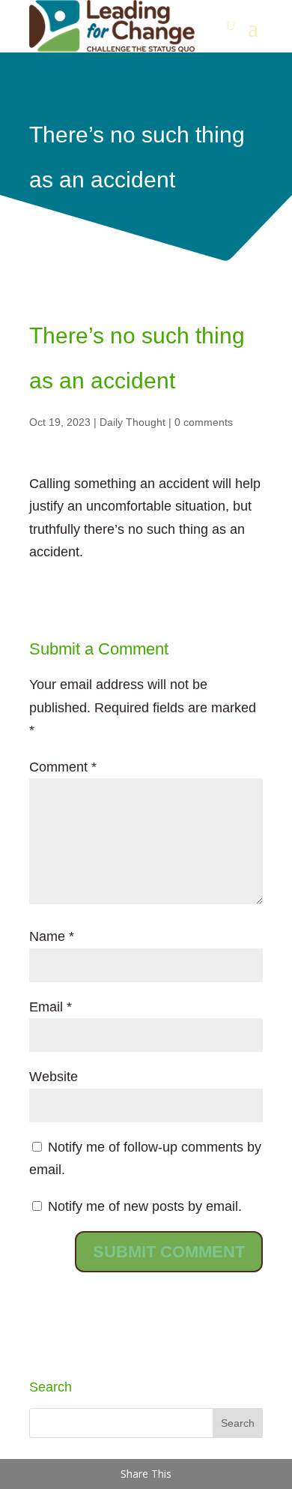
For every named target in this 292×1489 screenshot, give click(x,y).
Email (50, 1006)
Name (51, 936)
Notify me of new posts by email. (145, 1206)
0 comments (203, 422)
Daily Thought (132, 422)
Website (53, 1076)
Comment (63, 766)
